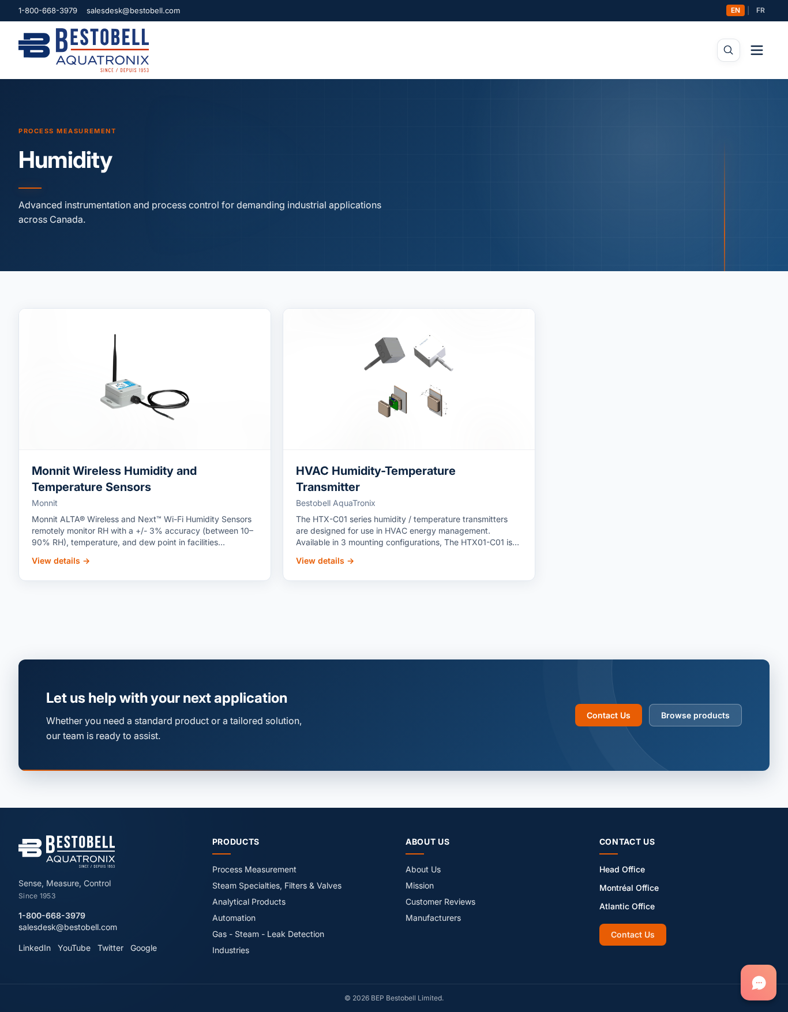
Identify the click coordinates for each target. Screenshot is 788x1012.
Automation (234, 918)
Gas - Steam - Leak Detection (268, 934)
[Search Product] (728, 50)
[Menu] (757, 50)
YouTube (74, 948)
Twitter (110, 948)
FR (760, 10)
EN (735, 10)
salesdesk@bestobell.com (133, 10)
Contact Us (609, 715)
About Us (423, 869)
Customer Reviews (440, 901)
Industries (230, 950)
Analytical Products (249, 901)
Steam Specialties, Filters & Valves (277, 885)
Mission (420, 885)
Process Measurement (67, 131)
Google (143, 948)
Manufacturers (433, 918)
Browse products (695, 715)
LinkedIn (34, 948)
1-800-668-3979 (47, 10)
